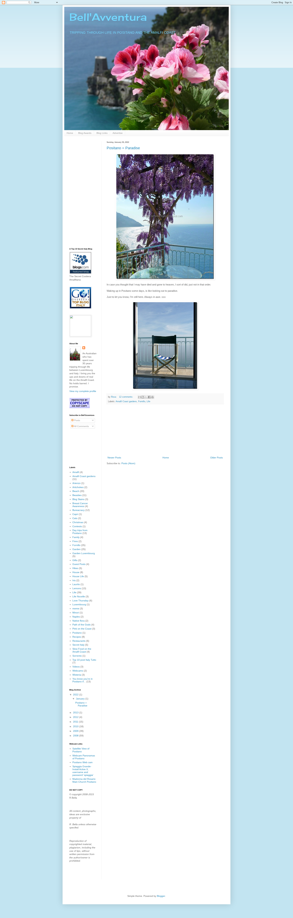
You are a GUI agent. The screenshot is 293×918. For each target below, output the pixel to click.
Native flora (78, 620)
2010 (76, 726)
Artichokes (78, 487)
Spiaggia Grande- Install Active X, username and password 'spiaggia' (82, 770)
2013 (76, 712)
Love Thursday (80, 600)
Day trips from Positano (79, 531)
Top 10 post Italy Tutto (84, 659)
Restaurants (78, 640)
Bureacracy (78, 510)
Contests (77, 526)
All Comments (81, 426)
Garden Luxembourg (83, 553)
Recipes (76, 636)
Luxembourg (79, 604)
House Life (78, 576)
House (75, 572)
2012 (76, 717)
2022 (76, 694)
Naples (76, 616)
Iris (74, 580)
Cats (74, 518)
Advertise (118, 133)
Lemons (76, 588)
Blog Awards (84, 133)
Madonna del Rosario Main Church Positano (84, 780)
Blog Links (102, 133)
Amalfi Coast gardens (126, 401)
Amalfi (75, 472)
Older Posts (216, 457)
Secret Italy (78, 644)
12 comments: (126, 397)
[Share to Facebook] (149, 397)
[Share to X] (146, 397)
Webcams (77, 670)
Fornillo (141, 401)
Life (148, 401)
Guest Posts (78, 564)
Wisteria (76, 674)
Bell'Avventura (108, 17)
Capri (75, 514)
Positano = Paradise (123, 148)
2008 (76, 735)
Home (70, 133)
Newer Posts (114, 457)
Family (76, 537)
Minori (75, 612)
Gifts (74, 560)
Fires (75, 541)
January (80, 698)
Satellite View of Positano (80, 750)
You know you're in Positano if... (82, 680)
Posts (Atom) (128, 463)
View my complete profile (82, 391)
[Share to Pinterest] (152, 397)
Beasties (77, 495)
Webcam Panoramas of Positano (83, 757)
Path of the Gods (81, 624)
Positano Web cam (82, 762)
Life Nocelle (78, 596)
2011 (76, 721)
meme (75, 608)
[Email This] (139, 397)
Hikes (75, 568)
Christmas (77, 522)
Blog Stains (78, 499)
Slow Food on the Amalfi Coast (81, 650)
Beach (75, 491)
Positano (77, 632)
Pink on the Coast (81, 628)
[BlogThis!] (142, 397)
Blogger (161, 896)
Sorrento (77, 655)
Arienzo (76, 483)
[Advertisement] (165, 430)
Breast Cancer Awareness (80, 505)
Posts (76, 420)
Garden (76, 549)
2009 (76, 731)
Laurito (76, 584)
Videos (76, 666)
